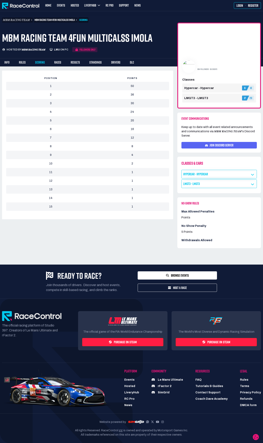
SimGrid (163, 392)
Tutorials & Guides (209, 386)
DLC (132, 62)
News (137, 5)
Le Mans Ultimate (170, 379)
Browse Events (180, 275)
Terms (244, 386)
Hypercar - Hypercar (195, 174)
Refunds (246, 398)
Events (61, 5)
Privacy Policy (250, 392)
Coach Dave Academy (211, 398)
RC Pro (109, 5)
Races (57, 62)
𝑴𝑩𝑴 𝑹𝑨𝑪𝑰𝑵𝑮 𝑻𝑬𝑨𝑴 (33, 49)
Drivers (115, 62)
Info (6, 62)
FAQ (198, 379)
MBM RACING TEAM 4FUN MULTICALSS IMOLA (55, 20)
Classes (188, 79)
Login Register (247, 5)
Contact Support (207, 392)
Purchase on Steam (125, 342)
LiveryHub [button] (90, 5)
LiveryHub (131, 392)
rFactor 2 (164, 386)
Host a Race (180, 287)
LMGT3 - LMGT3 (191, 184)
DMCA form (248, 405)
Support (124, 5)
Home (48, 5)
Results (75, 62)
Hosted (75, 5)
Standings (95, 62)
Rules (22, 62)
